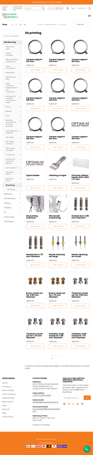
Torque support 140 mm (57, 99)
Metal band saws (10, 48)
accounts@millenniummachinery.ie (46, 410)
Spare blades (33, 175)
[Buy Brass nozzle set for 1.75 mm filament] (58, 281)
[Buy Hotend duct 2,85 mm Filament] (80, 204)
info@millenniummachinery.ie (17, 8)
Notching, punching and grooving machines (11, 123)
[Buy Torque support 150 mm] (80, 124)
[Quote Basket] (67, 8)
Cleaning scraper (58, 175)
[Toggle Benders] (20, 111)
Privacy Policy (7, 417)
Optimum (30, 65)
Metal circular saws (11, 78)
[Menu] (89, 16)
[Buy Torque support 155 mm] (35, 86)
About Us (6, 409)
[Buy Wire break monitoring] (58, 204)
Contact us (6, 386)
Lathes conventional (10, 67)
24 (16, 24)
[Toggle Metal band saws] (20, 47)
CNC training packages (10, 149)
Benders (9, 111)
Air (5, 212)
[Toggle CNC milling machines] (20, 142)
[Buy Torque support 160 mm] (80, 47)
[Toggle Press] (20, 116)
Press (8, 116)
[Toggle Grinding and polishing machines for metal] (20, 96)
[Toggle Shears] (20, 107)
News (4, 405)
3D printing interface (32, 217)
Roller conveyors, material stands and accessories (11, 88)
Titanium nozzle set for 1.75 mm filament (34, 335)
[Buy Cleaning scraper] (58, 163)
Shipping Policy (8, 398)
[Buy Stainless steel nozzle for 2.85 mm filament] (58, 322)
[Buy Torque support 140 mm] (58, 86)
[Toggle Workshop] (20, 194)
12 (12, 24)
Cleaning (7, 207)
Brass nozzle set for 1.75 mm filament (57, 295)
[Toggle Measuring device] (20, 172)
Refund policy (7, 402)
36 (20, 24)
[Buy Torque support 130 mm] (80, 86)
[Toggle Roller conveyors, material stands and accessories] (20, 84)
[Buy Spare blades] (35, 163)
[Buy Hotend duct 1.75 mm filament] (35, 242)
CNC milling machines (10, 143)
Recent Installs (8, 390)
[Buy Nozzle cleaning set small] (80, 242)
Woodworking (9, 198)
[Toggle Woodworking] (20, 198)
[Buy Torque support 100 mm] (35, 47)
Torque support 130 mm (80, 99)
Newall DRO (10, 73)
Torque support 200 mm (57, 60)
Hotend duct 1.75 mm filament (34, 255)
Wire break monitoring (55, 217)
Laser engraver (11, 168)
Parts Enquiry (9, 217)
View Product (35, 70)
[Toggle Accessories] (20, 155)
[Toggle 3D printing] (20, 185)
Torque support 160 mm (80, 60)
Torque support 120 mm (57, 137)
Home (40, 24)
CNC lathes (10, 137)
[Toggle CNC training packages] (20, 148)
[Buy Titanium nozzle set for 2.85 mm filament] (80, 281)
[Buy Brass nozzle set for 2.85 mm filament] (35, 281)
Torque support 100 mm (34, 60)
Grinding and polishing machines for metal (11, 99)
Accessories (10, 155)
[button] (64, 404)
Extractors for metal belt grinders (10, 161)
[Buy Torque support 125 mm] (35, 124)
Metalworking (50, 24)
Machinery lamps (9, 180)
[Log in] (89, 8)
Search (5, 383)
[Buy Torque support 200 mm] (58, 47)
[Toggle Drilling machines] (20, 53)
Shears (8, 107)
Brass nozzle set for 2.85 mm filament (34, 295)
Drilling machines (9, 54)
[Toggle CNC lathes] (20, 137)
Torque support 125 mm (34, 137)
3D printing (10, 185)
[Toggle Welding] (20, 203)
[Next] (62, 356)
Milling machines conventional (12, 61)
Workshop (8, 194)
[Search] (43, 8)
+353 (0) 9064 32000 (5, 8)
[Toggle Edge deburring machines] (20, 131)
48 (25, 24)
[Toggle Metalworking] (20, 42)
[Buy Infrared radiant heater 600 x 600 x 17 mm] (80, 163)
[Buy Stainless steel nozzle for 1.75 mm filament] (80, 322)
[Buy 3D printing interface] (35, 204)
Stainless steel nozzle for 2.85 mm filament (56, 335)
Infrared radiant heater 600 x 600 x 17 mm (80, 177)
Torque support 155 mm (34, 99)
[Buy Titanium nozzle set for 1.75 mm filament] (35, 322)
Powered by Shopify (46, 443)
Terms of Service (9, 394)
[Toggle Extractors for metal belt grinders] (20, 159)
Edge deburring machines (11, 132)
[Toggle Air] (20, 212)
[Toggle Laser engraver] (20, 168)
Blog (4, 413)
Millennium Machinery (43, 439)
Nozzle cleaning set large (57, 255)
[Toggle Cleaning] (20, 208)
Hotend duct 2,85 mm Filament (80, 217)
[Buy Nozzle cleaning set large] (58, 242)
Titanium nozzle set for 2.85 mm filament (80, 295)
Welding (7, 203)
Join (87, 398)
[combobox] (32, 8)
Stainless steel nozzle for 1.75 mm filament (79, 335)
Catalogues (9, 221)
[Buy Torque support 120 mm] (58, 124)
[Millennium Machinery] (10, 16)
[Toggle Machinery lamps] (20, 179)
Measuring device (9, 173)
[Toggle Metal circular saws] (20, 77)
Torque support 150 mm (80, 137)
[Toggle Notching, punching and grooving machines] (20, 120)
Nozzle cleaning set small (79, 255)
